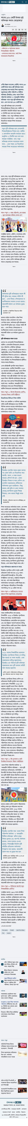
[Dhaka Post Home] (14, 1102)
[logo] (8, 2)
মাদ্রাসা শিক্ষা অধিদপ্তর (20, 930)
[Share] (13, 29)
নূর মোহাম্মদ (7, 24)
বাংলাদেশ (8, 933)
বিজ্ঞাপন (23, 1112)
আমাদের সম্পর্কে (7, 1112)
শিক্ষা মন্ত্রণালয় (4, 930)
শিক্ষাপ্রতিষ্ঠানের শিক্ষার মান (9, 108)
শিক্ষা (3, 933)
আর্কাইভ (18, 1112)
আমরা (13, 1112)
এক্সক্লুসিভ (3, 14)
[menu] (25, 2)
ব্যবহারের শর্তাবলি (15, 1109)
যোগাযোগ (24, 1109)
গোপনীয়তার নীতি (5, 1109)
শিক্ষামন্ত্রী (12, 930)
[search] (22, 2)
